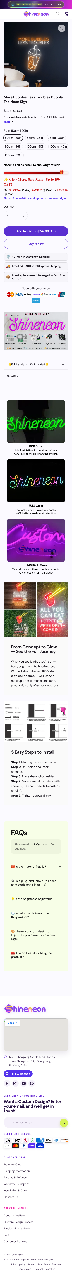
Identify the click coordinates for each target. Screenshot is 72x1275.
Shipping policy (24, 1269)
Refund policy (35, 1264)
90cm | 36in (13, 146)
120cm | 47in (58, 146)
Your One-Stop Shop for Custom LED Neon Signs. (28, 1259)
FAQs (37, 844)
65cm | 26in (35, 138)
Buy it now (36, 244)
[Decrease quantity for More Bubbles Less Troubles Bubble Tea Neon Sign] (8, 215)
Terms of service (52, 1264)
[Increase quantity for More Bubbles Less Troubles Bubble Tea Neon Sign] (24, 215)
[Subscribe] (64, 1123)
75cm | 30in (56, 138)
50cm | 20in (13, 138)
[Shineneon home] (25, 1009)
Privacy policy (18, 1264)
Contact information (45, 1269)
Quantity (9, 206)
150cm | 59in (13, 155)
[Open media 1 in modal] (61, 28)
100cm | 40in (35, 146)
